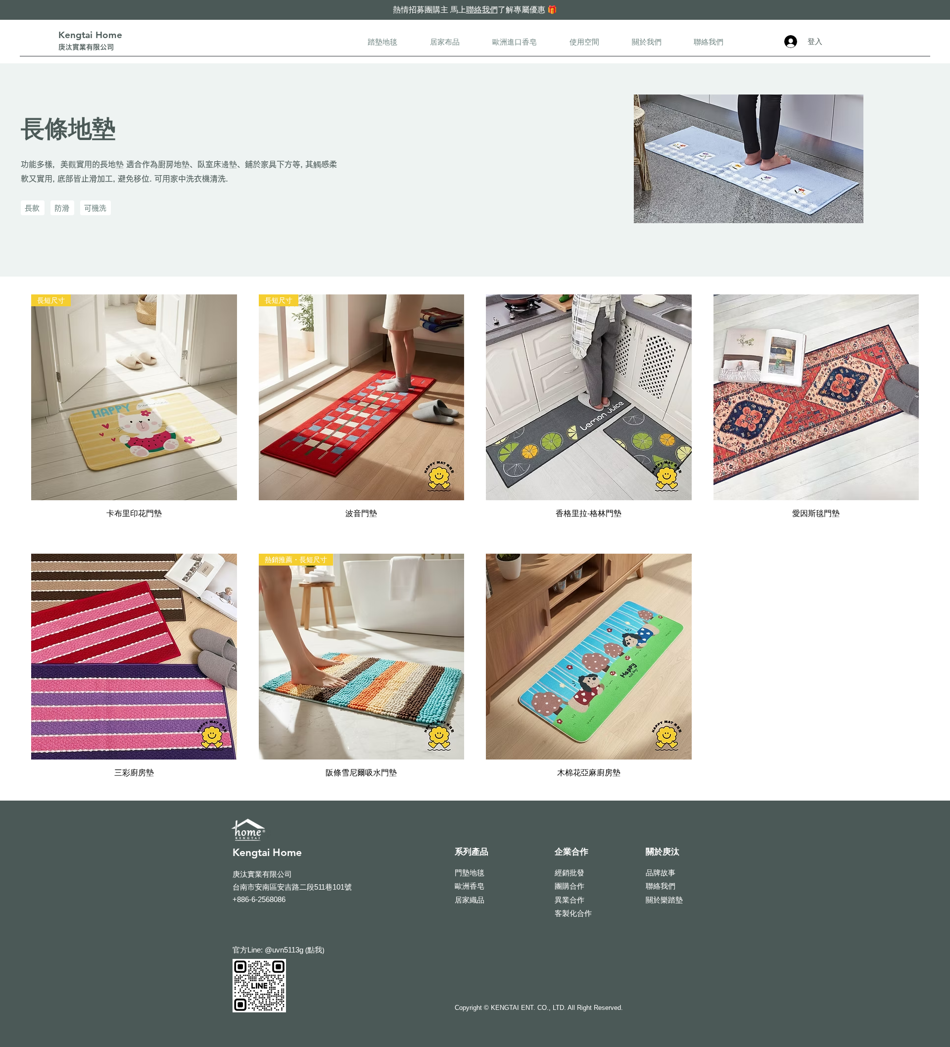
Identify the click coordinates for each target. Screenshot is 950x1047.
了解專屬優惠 (521, 9)
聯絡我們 (482, 9)
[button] (382, 41)
